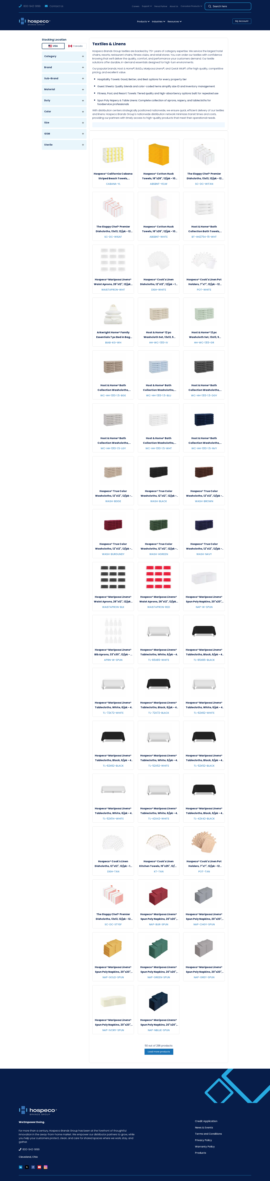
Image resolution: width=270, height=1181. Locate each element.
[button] (147, 6)
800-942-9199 (31, 6)
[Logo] (35, 21)
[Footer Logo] (39, 1110)
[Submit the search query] (210, 6)
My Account (241, 21)
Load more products (159, 1051)
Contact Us (56, 6)
